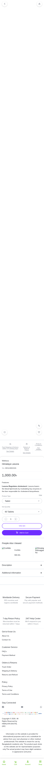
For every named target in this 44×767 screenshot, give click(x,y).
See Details (10, 451)
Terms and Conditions (10, 694)
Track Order (6, 667)
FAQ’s (4, 651)
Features (5, 482)
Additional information (11, 573)
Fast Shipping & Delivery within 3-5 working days (10, 448)
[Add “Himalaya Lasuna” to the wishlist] (39, 432)
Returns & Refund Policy (26, 449)
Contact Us (6, 640)
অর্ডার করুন (22, 526)
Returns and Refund (10, 675)
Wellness (5, 461)
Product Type (6, 496)
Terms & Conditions (38, 444)
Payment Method (8, 655)
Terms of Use (7, 690)
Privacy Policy (7, 686)
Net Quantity (6, 507)
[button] (39, 4)
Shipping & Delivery (9, 671)
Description (7, 565)
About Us (5, 636)
